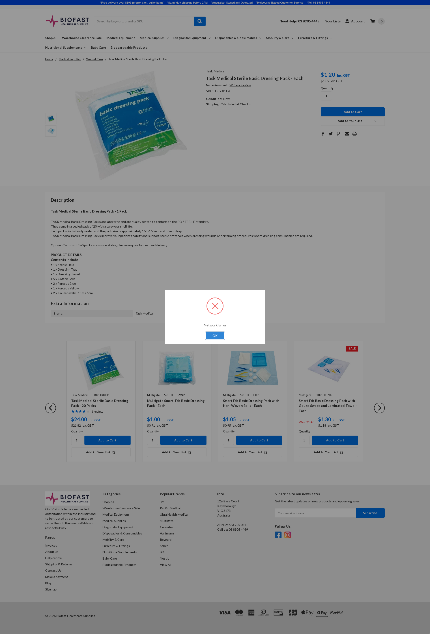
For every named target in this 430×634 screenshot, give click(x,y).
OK (215, 336)
